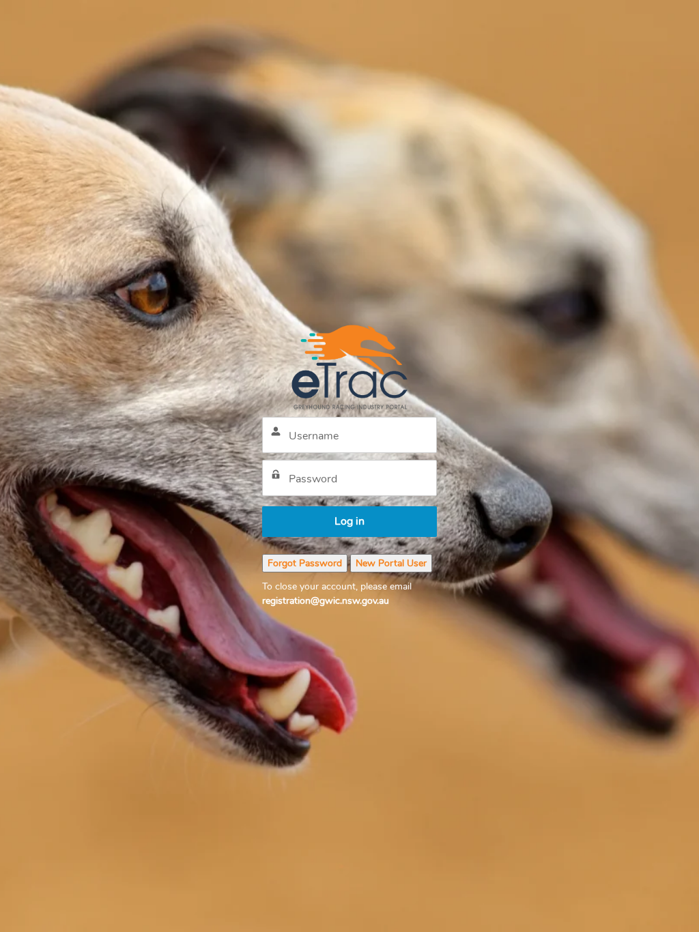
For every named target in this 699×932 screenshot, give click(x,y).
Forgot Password (305, 563)
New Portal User (391, 563)
